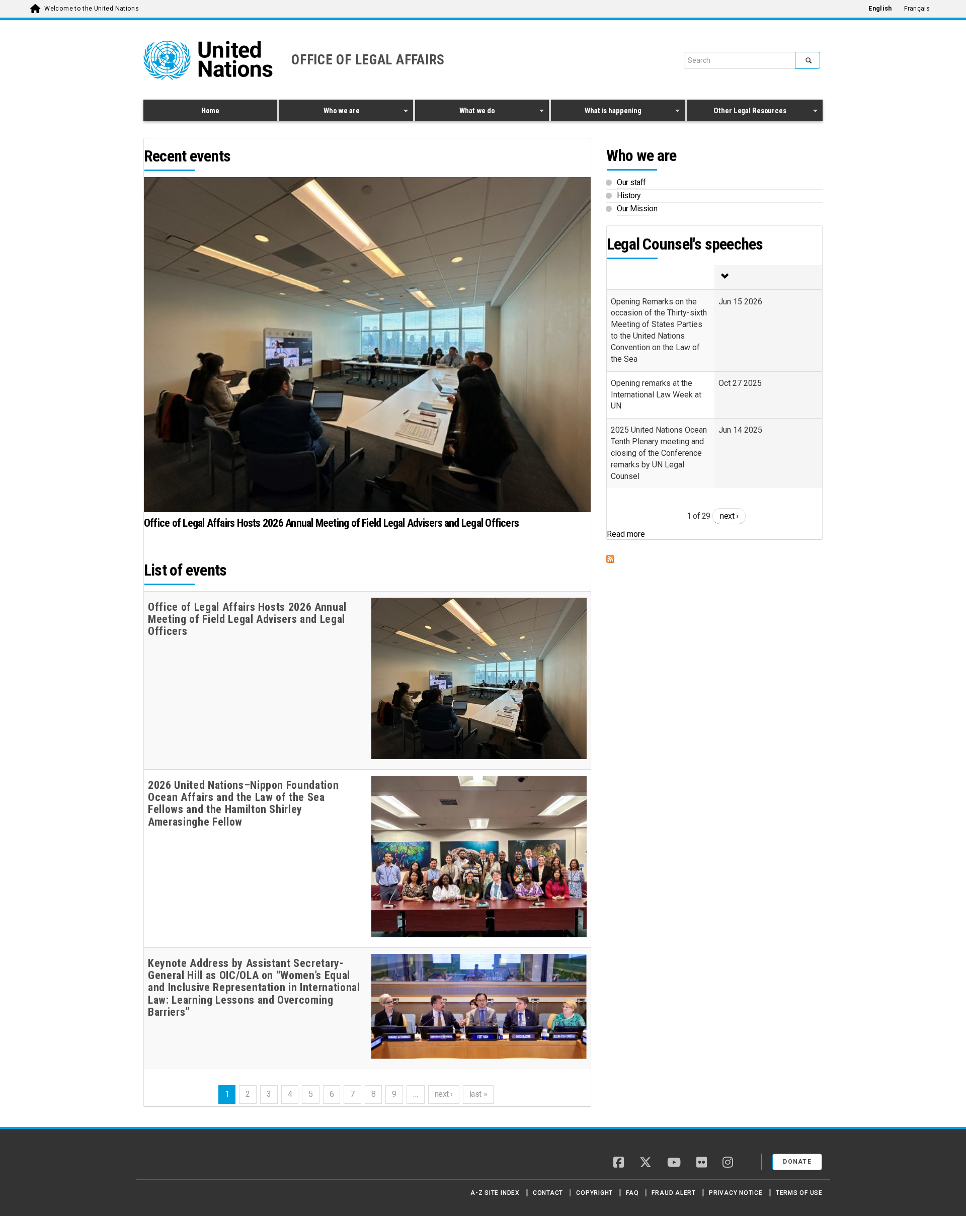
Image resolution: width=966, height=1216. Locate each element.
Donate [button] (797, 1161)
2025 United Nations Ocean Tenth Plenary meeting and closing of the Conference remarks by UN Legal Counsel (659, 452)
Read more (626, 534)
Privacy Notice (736, 1192)
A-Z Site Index (495, 1192)
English (880, 8)
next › (444, 1094)
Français (917, 8)
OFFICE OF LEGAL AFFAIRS (368, 60)
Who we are (319, 112)
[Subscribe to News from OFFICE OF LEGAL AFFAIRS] (714, 559)
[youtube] (674, 1163)
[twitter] (645, 1163)
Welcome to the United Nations (91, 8)
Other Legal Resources (736, 112)
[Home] (178, 1158)
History (629, 195)
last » (478, 1094)
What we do (455, 112)
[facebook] (618, 1163)
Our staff (631, 182)
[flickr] (701, 1163)
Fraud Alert (673, 1192)
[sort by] (768, 277)
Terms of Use (799, 1192)
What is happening (596, 112)
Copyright (594, 1192)
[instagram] (727, 1163)
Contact (548, 1192)
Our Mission (637, 208)
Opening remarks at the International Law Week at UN (656, 394)
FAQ (632, 1192)
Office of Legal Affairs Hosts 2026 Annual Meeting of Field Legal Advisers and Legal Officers (331, 523)
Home (210, 110)
